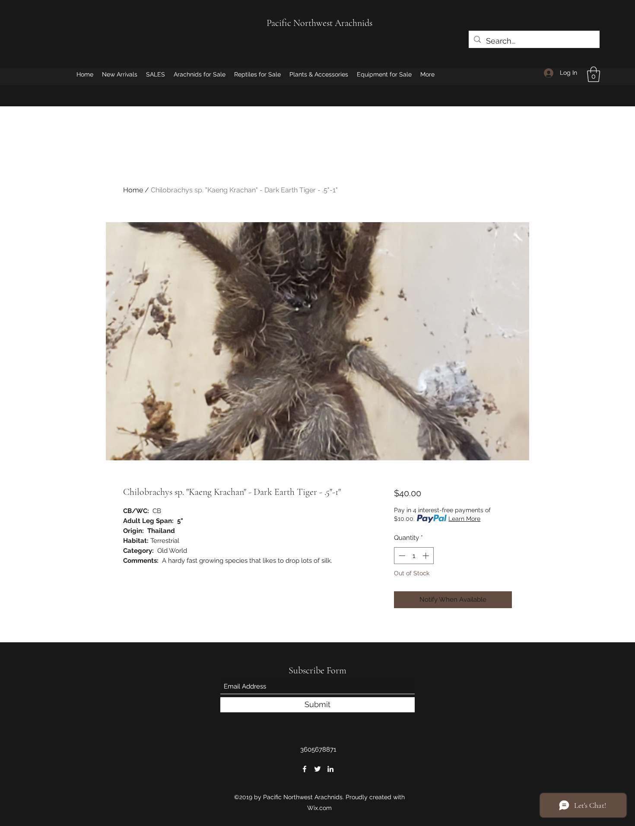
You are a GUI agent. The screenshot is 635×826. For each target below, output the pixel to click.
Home (133, 190)
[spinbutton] (413, 556)
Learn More (464, 518)
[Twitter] (317, 769)
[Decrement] (401, 556)
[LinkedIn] (330, 769)
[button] (593, 74)
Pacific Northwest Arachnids (319, 23)
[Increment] (426, 556)
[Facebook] (304, 769)
